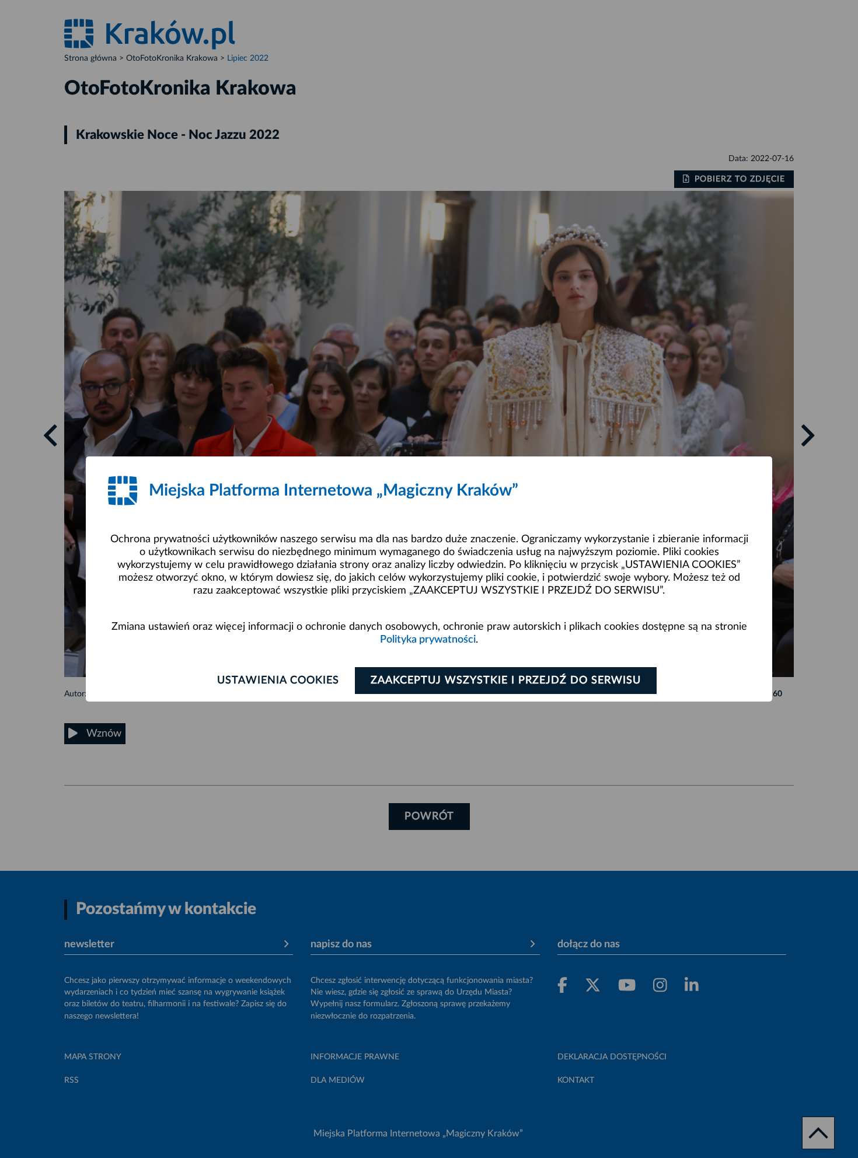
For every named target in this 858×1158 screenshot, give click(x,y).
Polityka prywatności (428, 639)
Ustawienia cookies (278, 680)
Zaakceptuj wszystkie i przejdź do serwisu (506, 680)
